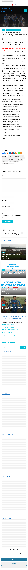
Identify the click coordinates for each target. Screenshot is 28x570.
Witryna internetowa (6, 206)
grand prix (5, 161)
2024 (4, 30)
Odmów (14, 563)
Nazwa (3, 194)
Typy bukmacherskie (6, 344)
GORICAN (20, 159)
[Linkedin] (10, 153)
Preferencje (14, 566)
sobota (11, 163)
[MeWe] (14, 153)
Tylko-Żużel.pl (5, 8)
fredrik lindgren (12, 159)
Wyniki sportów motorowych (8, 342)
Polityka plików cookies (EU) (18, 0)
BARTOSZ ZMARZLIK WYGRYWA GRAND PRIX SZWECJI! (13, 308)
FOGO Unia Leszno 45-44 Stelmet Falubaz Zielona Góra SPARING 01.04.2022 (13, 272)
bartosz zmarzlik (6, 158)
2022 (3, 287)
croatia (22, 158)
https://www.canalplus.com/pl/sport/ (10, 329)
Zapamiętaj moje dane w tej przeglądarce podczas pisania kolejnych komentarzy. (12, 216)
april (22, 156)
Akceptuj (14, 559)
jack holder (15, 161)
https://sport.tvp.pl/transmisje (8, 332)
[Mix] (16, 153)
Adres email (4, 200)
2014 (3, 252)
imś (10, 161)
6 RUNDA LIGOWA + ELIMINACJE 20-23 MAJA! (12, 290)
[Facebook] (3, 153)
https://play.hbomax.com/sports (9, 327)
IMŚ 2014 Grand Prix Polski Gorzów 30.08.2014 (11, 255)
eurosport (5, 159)
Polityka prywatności (14, 2)
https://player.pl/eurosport (8, 324)
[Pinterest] (12, 153)
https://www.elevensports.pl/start (9, 335)
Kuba (5, 38)
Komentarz (4, 175)
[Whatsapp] (19, 153)
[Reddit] (7, 153)
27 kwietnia (16, 156)
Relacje (18, 30)
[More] (21, 153)
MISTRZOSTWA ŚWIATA (11, 30)
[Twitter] (5, 153)
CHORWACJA (15, 158)
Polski (5, 0)
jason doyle (5, 163)
